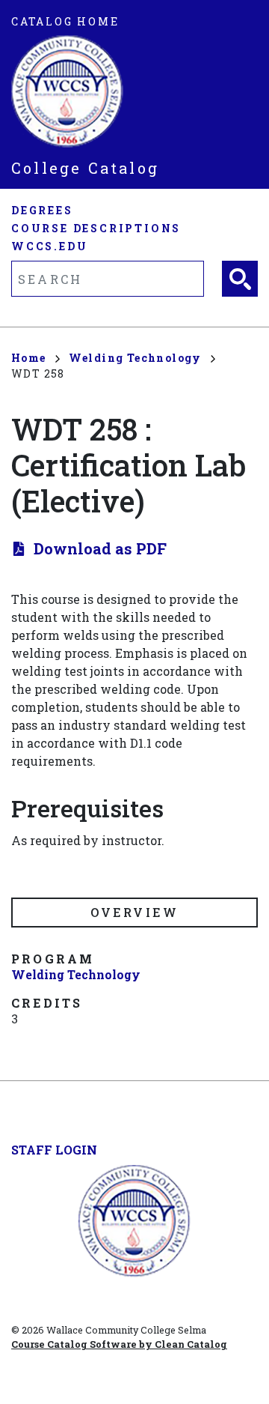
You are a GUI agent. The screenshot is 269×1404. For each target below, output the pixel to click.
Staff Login (54, 1150)
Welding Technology (135, 358)
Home (28, 358)
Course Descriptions (96, 228)
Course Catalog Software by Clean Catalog (119, 1344)
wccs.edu (49, 246)
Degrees (42, 210)
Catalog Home (65, 21)
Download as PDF (100, 548)
